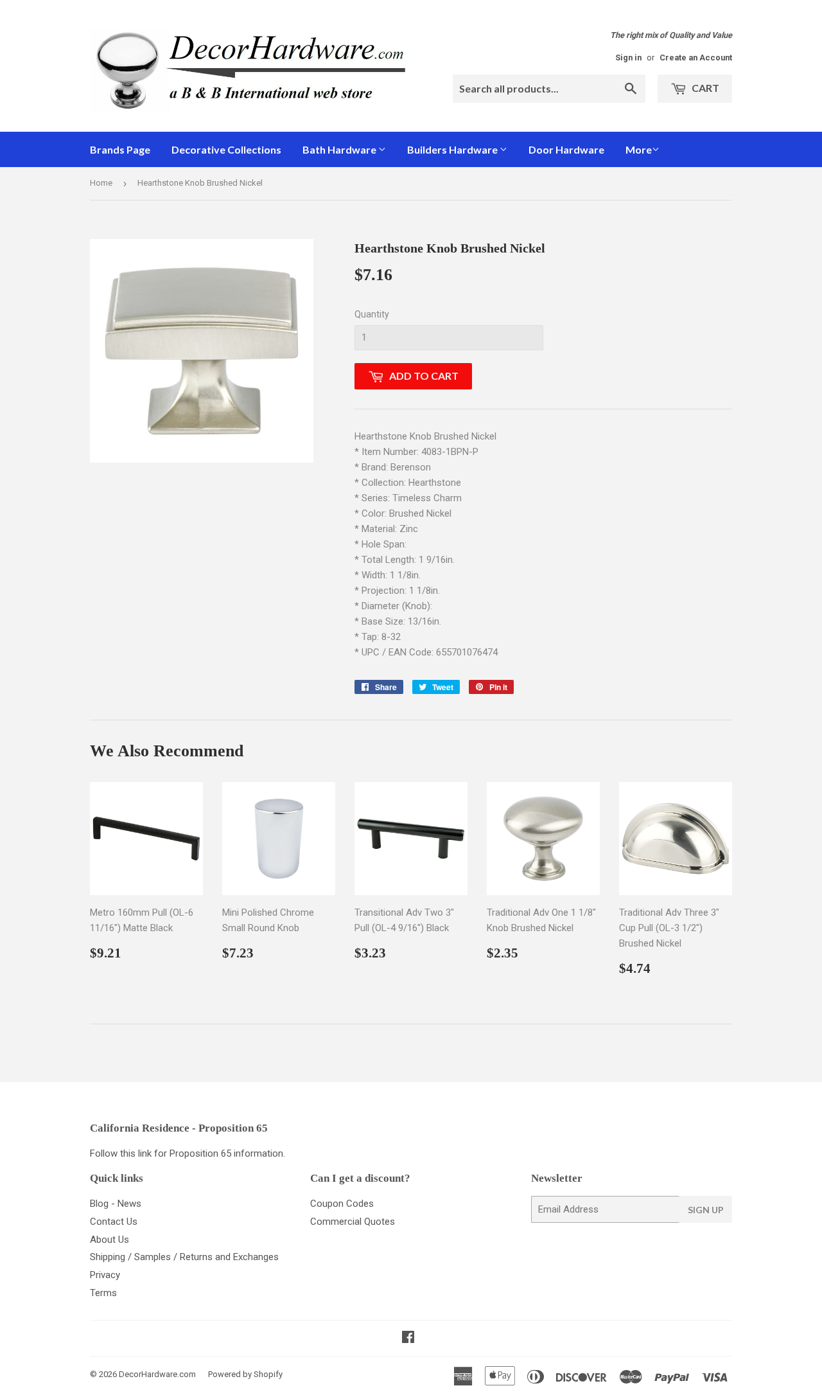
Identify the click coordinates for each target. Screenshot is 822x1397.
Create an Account (696, 57)
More (638, 149)
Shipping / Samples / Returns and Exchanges (184, 1257)
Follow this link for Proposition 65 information (186, 1153)
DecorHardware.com (157, 1374)
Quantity (371, 314)
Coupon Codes (342, 1203)
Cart (704, 88)
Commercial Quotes (352, 1221)
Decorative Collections (226, 149)
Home (101, 183)
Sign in (628, 57)
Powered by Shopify (245, 1374)
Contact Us (113, 1221)
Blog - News (115, 1203)
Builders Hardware (453, 149)
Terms (103, 1293)
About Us (109, 1239)
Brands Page (120, 149)
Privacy (105, 1275)
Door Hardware (566, 149)
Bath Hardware (340, 149)
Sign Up (706, 1209)
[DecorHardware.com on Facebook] (408, 1338)
